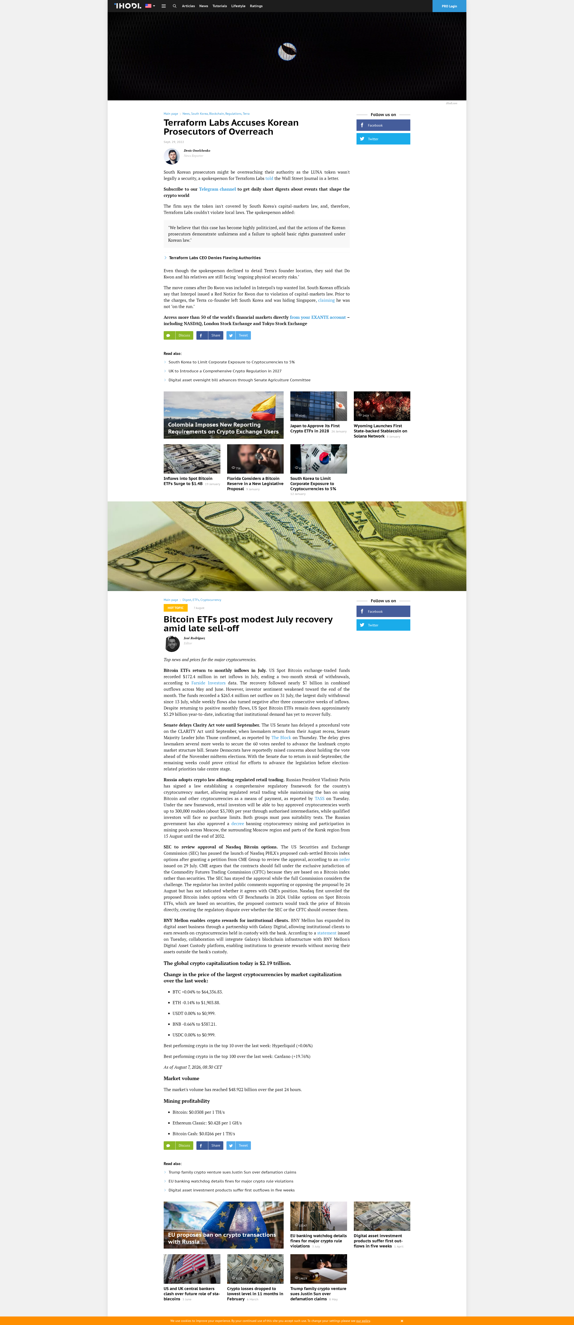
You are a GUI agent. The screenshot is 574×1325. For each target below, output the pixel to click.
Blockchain (216, 114)
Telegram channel (217, 189)
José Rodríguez (194, 638)
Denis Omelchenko (197, 150)
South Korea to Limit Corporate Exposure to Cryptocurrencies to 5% (232, 362)
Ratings (256, 6)
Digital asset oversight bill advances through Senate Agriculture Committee (240, 380)
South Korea (199, 114)
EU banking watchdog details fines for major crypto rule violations (231, 1181)
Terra (246, 114)
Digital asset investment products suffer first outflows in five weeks (232, 1190)
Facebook (375, 125)
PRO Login (449, 6)
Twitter (373, 139)
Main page (171, 114)
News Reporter (193, 155)
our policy (363, 1321)
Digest (187, 600)
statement (327, 933)
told (269, 178)
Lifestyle (238, 6)
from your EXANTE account (318, 317)
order (344, 859)
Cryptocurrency (210, 600)
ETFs (196, 600)
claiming (326, 300)
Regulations (233, 114)
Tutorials (220, 6)
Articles (188, 6)
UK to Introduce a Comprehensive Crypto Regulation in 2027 (225, 371)
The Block (281, 737)
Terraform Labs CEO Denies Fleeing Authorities (215, 257)
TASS (319, 798)
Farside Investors (208, 683)
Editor (188, 643)
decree (237, 823)
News (203, 6)
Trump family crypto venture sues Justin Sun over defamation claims (232, 1172)
